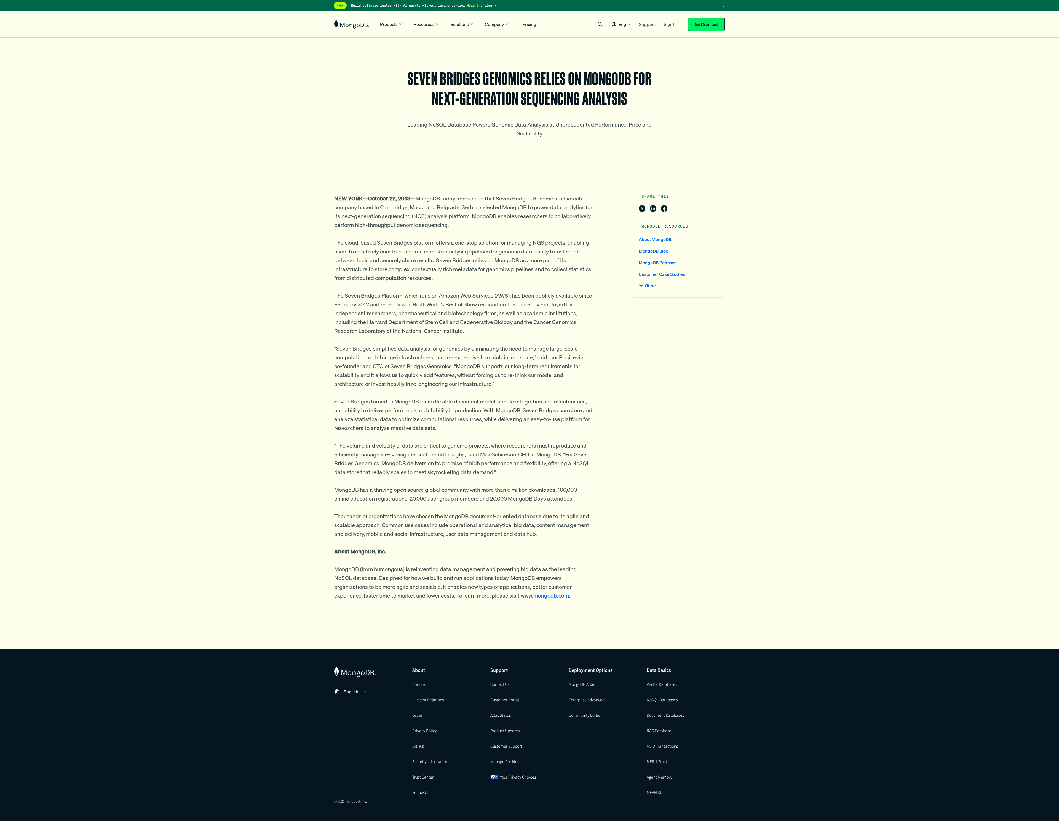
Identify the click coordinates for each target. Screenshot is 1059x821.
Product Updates (505, 730)
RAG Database (659, 730)
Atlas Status (500, 715)
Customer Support (506, 746)
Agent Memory (659, 777)
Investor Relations (428, 699)
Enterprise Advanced (587, 699)
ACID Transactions (662, 746)
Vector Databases (662, 684)
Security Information (430, 761)
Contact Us (499, 684)
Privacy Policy (424, 730)
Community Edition (586, 715)
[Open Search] (600, 24)
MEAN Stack (657, 792)
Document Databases (665, 715)
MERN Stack (657, 761)
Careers (419, 684)
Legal (417, 715)
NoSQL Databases (662, 699)
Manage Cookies (504, 761)
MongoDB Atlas (582, 684)
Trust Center (423, 777)
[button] (621, 24)
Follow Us (420, 792)
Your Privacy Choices (518, 777)
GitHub (418, 746)
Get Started (706, 24)
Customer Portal (504, 699)
